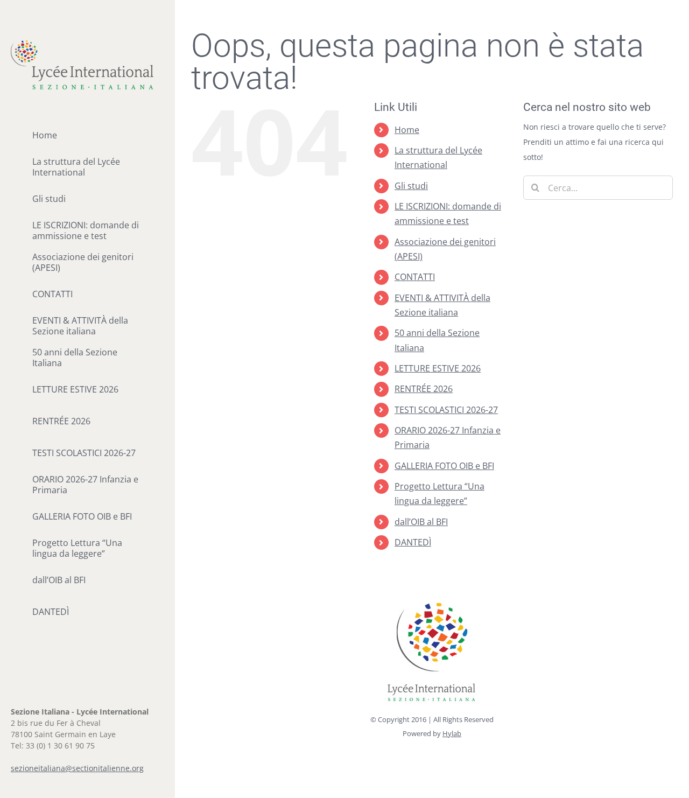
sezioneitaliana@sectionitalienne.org (77, 768)
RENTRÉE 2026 (424, 389)
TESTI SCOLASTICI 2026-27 (446, 410)
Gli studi (411, 186)
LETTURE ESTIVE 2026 (438, 368)
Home (407, 130)
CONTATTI (415, 277)
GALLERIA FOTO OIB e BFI (444, 466)
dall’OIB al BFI (421, 522)
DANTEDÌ (413, 542)
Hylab (451, 733)
